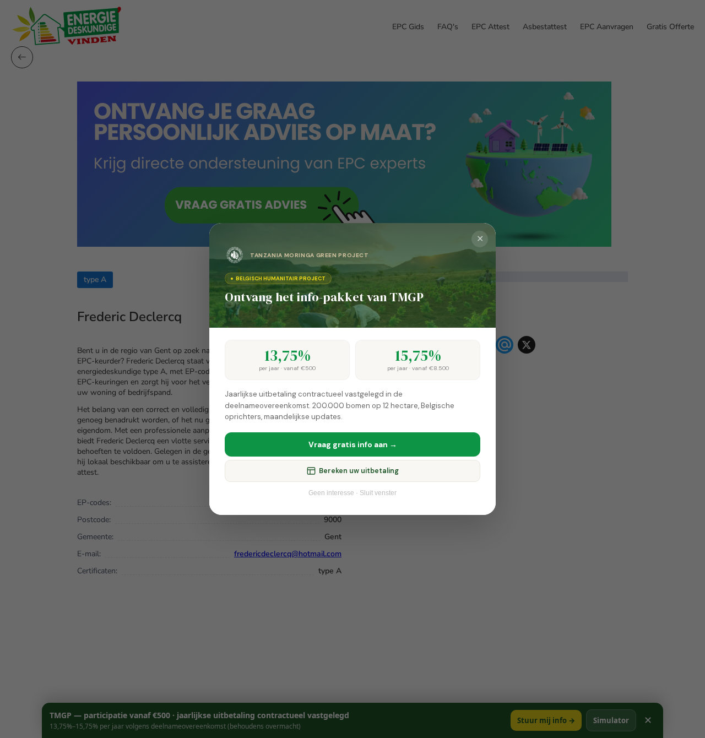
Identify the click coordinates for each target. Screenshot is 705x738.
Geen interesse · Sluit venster (352, 493)
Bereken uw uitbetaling (359, 470)
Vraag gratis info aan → (352, 444)
